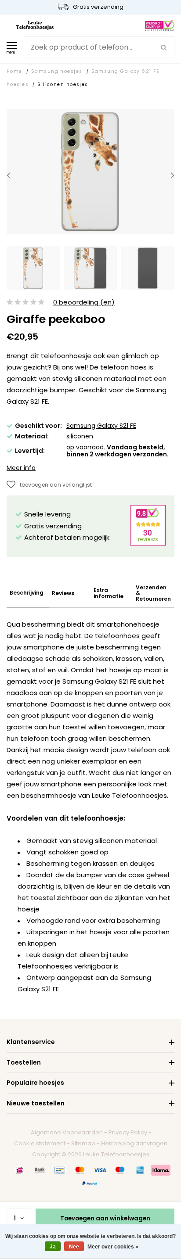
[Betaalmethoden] (20, 1170)
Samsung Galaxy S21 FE (101, 425)
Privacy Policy (128, 1132)
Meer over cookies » (112, 1247)
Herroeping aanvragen (134, 1143)
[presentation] (8, 175)
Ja (53, 1247)
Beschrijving (26, 592)
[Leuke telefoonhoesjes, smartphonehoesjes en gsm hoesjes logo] (35, 24)
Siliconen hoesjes (62, 84)
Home (14, 71)
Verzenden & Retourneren (153, 593)
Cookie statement (39, 1143)
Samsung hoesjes (57, 71)
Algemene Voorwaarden (67, 1132)
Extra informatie (108, 593)
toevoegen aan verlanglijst (56, 484)
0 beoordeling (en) (84, 302)
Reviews (63, 593)
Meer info (21, 467)
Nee (74, 1247)
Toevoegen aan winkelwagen (105, 1218)
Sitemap (83, 1143)
